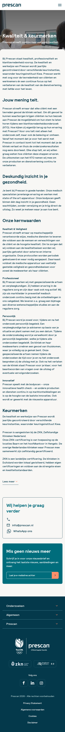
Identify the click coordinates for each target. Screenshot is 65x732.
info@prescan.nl (19, 525)
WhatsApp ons (22, 531)
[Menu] (59, 4)
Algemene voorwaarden (32, 709)
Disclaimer (32, 722)
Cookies (33, 716)
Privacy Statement (32, 703)
